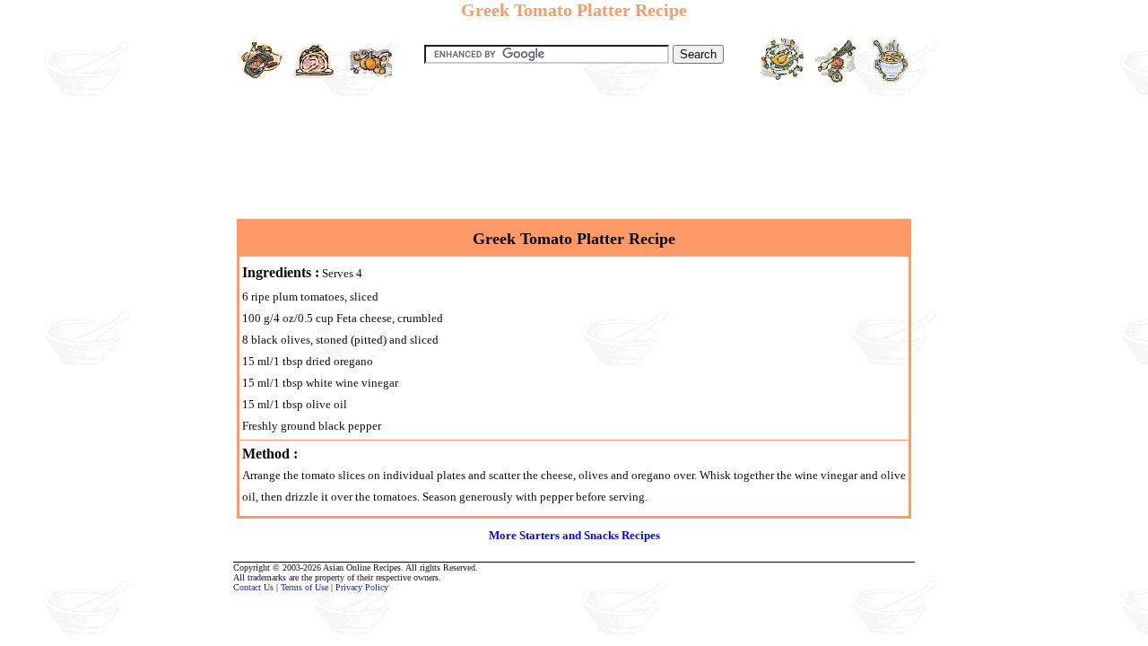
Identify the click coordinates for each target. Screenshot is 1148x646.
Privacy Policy (361, 587)
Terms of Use (304, 587)
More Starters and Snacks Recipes (574, 535)
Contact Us (253, 587)
